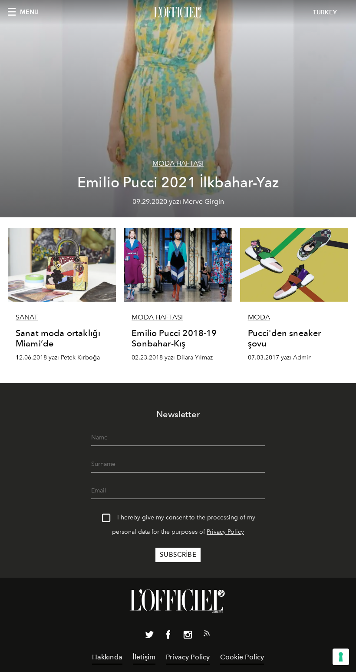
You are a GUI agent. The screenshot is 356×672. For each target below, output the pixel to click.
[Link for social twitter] (149, 636)
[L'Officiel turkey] (178, 12)
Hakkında (107, 657)
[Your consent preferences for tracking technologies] (341, 657)
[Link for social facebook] (168, 636)
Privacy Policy (225, 532)
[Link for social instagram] (187, 636)
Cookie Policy (242, 657)
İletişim (144, 657)
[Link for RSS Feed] (206, 635)
